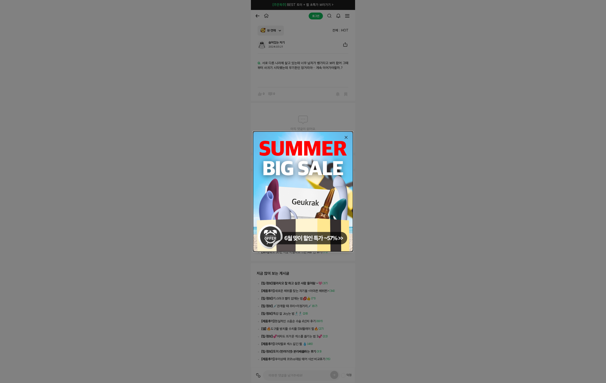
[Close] (346, 137)
